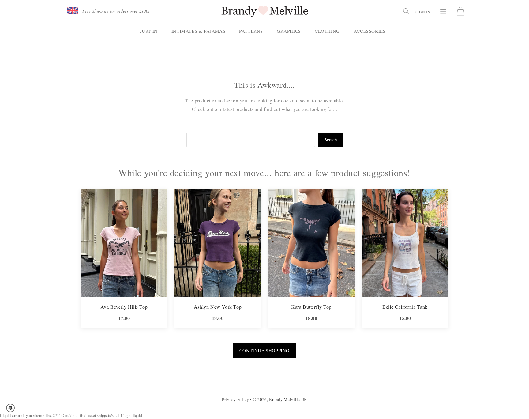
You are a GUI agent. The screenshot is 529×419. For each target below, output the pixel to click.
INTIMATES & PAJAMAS (198, 31)
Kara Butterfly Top (311, 306)
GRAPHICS (289, 31)
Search (330, 140)
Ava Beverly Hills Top (124, 306)
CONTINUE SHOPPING (264, 350)
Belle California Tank (405, 306)
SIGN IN (422, 11)
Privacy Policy (235, 399)
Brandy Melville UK (288, 399)
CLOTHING (327, 31)
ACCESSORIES (370, 31)
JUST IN (149, 31)
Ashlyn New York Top (218, 306)
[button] (12, 408)
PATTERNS (251, 31)
